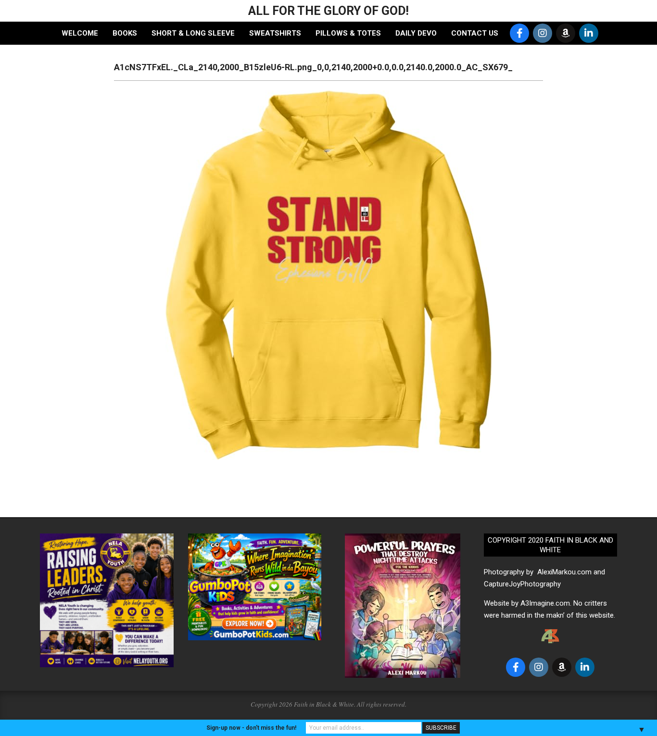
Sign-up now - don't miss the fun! (251, 727)
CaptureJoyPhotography (522, 584)
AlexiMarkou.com (564, 572)
